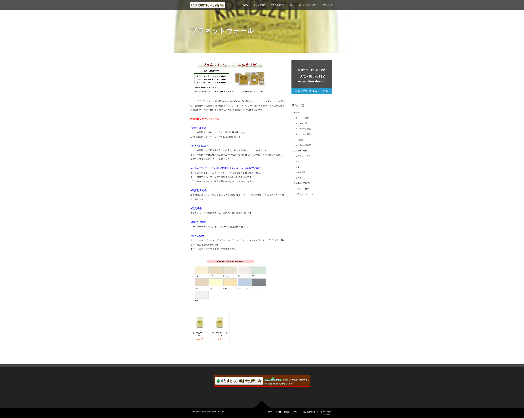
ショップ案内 (259, 5)
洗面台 (298, 161)
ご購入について (277, 5)
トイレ (298, 167)
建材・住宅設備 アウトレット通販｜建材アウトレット (300, 412)
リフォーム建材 (300, 150)
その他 (298, 178)
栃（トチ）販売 (302, 118)
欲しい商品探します (307, 5)
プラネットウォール (304, 194)
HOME (245, 5)
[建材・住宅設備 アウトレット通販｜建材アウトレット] (207, 5)
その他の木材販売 (303, 145)
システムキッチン (303, 156)
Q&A (291, 5)
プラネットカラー (303, 189)
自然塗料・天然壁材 (302, 183)
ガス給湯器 (300, 172)
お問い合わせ (327, 5)
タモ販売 (299, 140)
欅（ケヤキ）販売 (303, 129)
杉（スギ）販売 (302, 123)
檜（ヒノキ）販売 (303, 134)
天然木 (296, 112)
